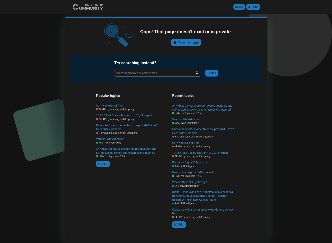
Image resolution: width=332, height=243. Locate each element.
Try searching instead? (135, 62)
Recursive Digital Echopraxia (189, 162)
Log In (255, 7)
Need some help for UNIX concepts (193, 172)
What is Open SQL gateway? (189, 182)
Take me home (188, 42)
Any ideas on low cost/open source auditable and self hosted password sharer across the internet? (126, 150)
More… (103, 163)
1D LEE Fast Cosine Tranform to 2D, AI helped (124, 115)
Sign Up (239, 7)
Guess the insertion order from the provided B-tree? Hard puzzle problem (127, 127)
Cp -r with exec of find (109, 105)
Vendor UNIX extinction (110, 139)
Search (212, 73)
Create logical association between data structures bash (203, 211)
